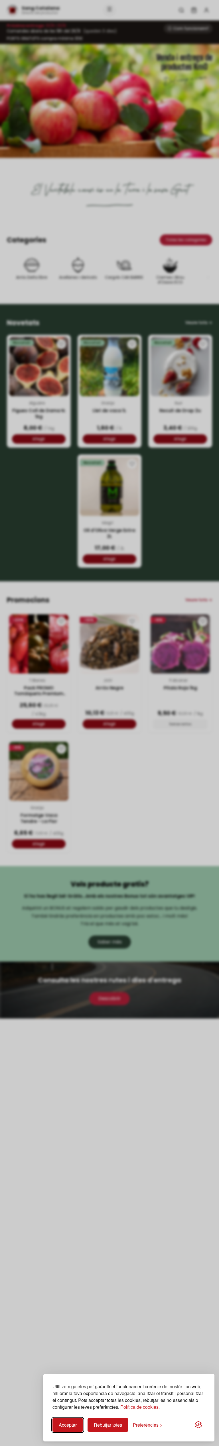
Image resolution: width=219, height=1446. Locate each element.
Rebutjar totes (108, 1425)
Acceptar (68, 1425)
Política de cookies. (140, 1407)
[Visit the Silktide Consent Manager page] (198, 1425)
